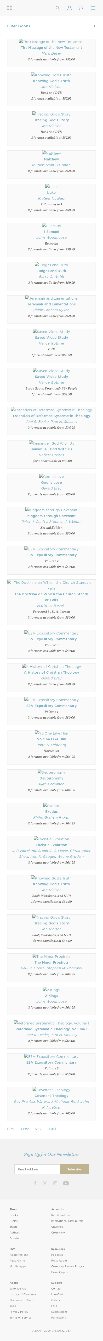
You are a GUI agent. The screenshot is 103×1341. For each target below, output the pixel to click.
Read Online (18, 1260)
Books (14, 1215)
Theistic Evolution (51, 845)
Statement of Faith (22, 1300)
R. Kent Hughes (51, 198)
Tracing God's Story (51, 120)
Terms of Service (20, 1317)
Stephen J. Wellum (65, 522)
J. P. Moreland (24, 851)
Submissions (59, 1311)
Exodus (51, 812)
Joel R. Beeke (37, 422)
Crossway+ (58, 1232)
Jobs (13, 1306)
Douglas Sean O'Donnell (51, 165)
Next (39, 1129)
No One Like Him (51, 739)
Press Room (59, 1260)
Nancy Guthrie (51, 343)
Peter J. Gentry (34, 522)
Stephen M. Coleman (64, 968)
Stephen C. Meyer (53, 851)
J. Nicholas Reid (65, 1101)
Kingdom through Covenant (51, 516)
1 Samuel (51, 232)
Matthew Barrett (51, 606)
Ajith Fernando (51, 784)
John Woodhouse (51, 237)
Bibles (14, 1221)
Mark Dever (51, 53)
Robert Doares (51, 455)
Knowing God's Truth (51, 81)
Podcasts (57, 1254)
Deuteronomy (51, 778)
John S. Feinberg (51, 745)
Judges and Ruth (51, 271)
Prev (25, 1129)
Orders (55, 1300)
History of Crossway (23, 1294)
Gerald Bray (51, 488)
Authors (15, 1232)
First (11, 1129)
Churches (57, 1226)
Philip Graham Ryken (51, 310)
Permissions (59, 1317)
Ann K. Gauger (42, 856)
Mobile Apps (18, 1266)
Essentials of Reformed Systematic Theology (51, 416)
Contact (56, 1288)
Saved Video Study (51, 337)
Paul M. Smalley (64, 422)
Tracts (13, 1226)
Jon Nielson (51, 87)
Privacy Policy (19, 1311)
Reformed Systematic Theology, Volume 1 (52, 1029)
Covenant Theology (51, 1096)
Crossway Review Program (68, 1266)
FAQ (54, 1306)
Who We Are (18, 1288)
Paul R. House (33, 968)
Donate (14, 1238)
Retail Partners (60, 1215)
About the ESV (19, 1254)
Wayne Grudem (70, 856)
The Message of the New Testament (51, 48)
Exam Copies (60, 1272)
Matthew (51, 159)
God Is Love (51, 482)
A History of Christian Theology (51, 672)
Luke (51, 193)
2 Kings (51, 996)
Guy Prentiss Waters (31, 1101)
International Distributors (67, 1221)
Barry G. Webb (51, 277)
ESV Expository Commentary (51, 555)
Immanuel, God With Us (51, 449)
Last (52, 1129)
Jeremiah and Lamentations (51, 304)
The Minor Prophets (51, 962)
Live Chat (57, 1294)
